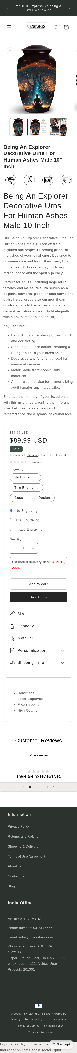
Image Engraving (29, 529)
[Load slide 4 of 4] (47, 787)
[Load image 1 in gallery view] (18, 127)
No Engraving (25, 477)
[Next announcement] (69, 8)
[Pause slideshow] (72, 787)
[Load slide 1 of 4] (30, 787)
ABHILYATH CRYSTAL (36, 1013)
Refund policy (34, 1019)
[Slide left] (4, 128)
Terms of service (28, 1025)
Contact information (40, 1032)
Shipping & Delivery (23, 846)
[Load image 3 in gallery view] (58, 127)
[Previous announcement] (7, 8)
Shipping (32, 455)
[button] (9, 27)
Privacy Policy (19, 826)
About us (15, 866)
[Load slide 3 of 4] (41, 787)
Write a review (39, 755)
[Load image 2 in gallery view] (38, 127)
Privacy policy (57, 1019)
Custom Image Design (32, 497)
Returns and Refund (23, 836)
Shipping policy (54, 1025)
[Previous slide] (23, 787)
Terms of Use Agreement (26, 856)
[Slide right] (72, 128)
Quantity (15, 539)
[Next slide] (53, 787)
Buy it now (38, 597)
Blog (11, 886)
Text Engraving (26, 487)
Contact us (16, 876)
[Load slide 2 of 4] (35, 787)
